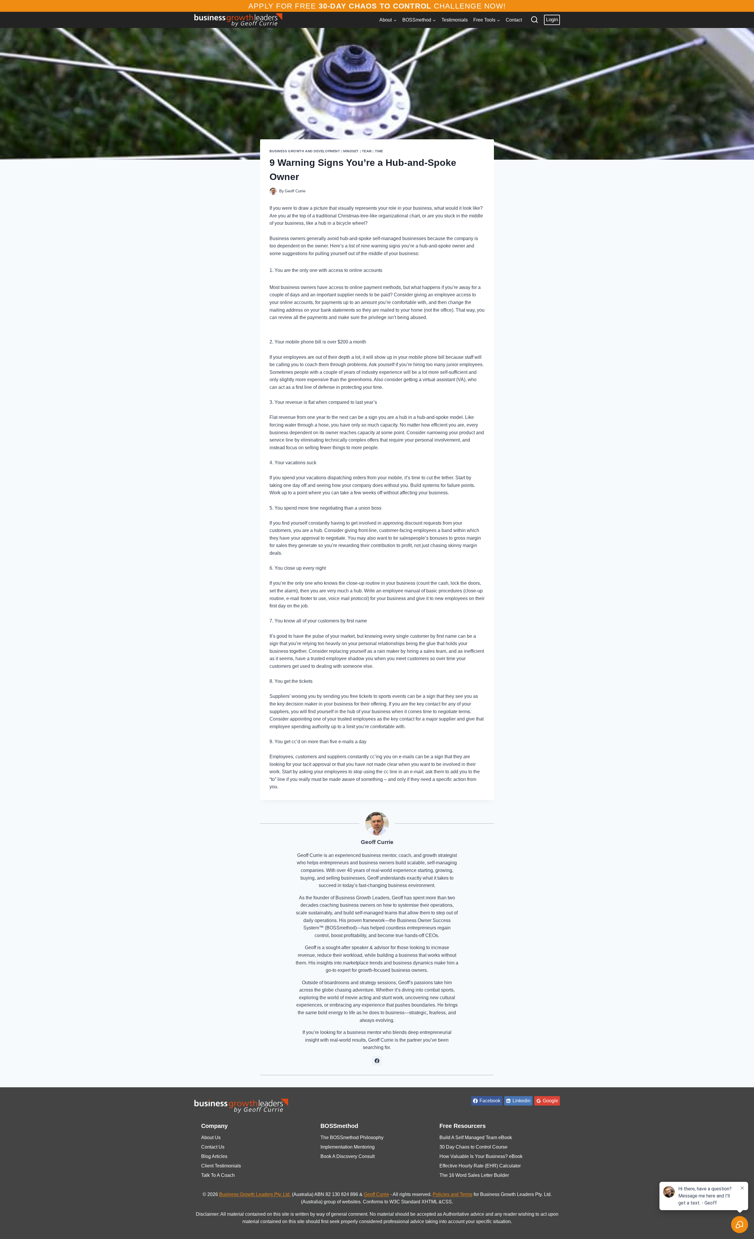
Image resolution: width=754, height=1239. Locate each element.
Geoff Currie (295, 191)
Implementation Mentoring (347, 1146)
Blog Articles (214, 1156)
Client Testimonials (221, 1165)
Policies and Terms (452, 1194)
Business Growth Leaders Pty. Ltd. (255, 1194)
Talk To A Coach (218, 1175)
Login (552, 19)
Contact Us (212, 1146)
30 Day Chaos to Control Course (473, 1146)
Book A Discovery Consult (347, 1156)
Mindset (351, 151)
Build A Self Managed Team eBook (475, 1137)
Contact (514, 19)
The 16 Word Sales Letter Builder (474, 1175)
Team (367, 151)
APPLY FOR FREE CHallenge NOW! (377, 6)
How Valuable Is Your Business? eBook (480, 1156)
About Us (211, 1137)
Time (379, 151)
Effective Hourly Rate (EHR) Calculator (480, 1165)
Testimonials (455, 19)
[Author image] (273, 191)
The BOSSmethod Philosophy (351, 1137)
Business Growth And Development (304, 151)
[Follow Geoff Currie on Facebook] (377, 1060)
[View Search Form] (534, 20)
